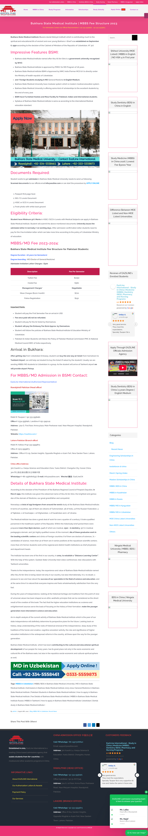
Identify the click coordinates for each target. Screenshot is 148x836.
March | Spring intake (118, 473)
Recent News (53, 711)
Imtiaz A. (122, 315)
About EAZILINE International (24, 779)
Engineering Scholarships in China (121, 458)
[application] (122, 368)
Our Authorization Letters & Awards (27, 785)
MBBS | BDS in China (118, 486)
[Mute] (131, 374)
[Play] (111, 374)
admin (14, 711)
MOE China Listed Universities (122, 519)
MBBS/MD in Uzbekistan (40, 711)
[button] (141, 9)
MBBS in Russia (116, 499)
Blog (31, 711)
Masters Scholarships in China (122, 480)
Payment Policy (19, 792)
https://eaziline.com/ (28, 434)
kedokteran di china (118, 466)
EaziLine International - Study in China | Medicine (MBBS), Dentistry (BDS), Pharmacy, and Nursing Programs (126, 292)
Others (112, 532)
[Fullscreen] (134, 374)
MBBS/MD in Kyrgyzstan (120, 506)
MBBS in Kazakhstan (118, 493)
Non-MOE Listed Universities (122, 525)
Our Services (17, 798)
